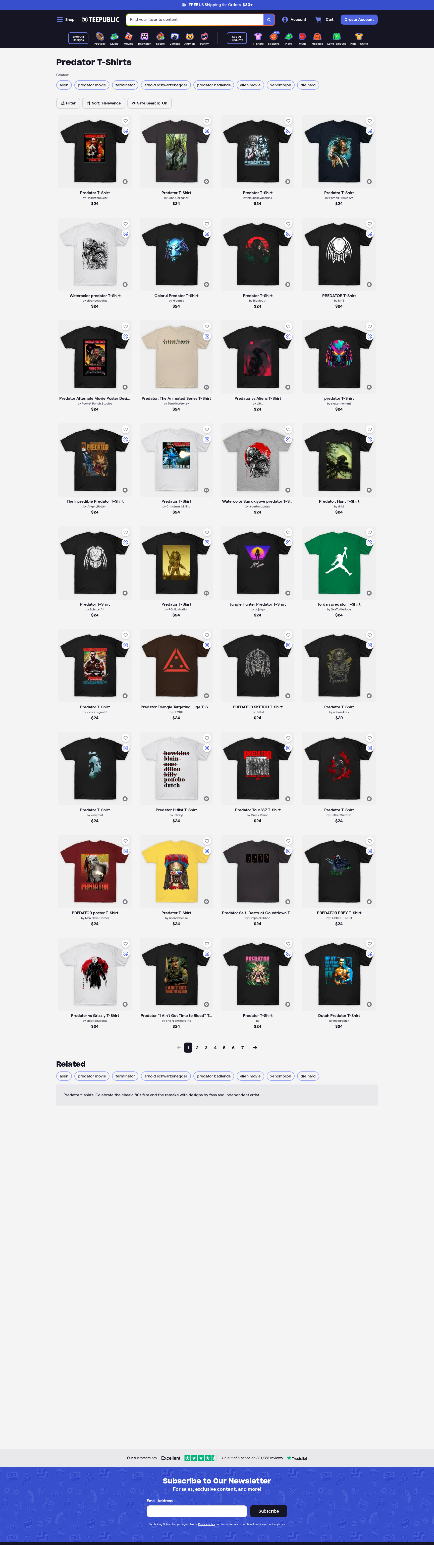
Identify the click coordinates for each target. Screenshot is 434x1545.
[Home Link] (100, 20)
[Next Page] (255, 1048)
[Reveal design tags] (125, 181)
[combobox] (195, 19)
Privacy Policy (206, 1524)
